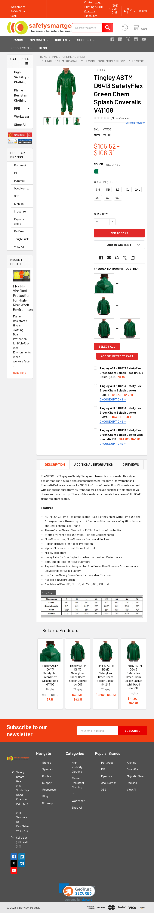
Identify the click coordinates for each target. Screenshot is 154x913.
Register (142, 10)
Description (55, 464)
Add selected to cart (117, 356)
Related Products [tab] (60, 630)
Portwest (20, 165)
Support (84, 40)
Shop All (20, 124)
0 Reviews (131, 464)
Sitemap (47, 803)
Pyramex (19, 180)
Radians (19, 231)
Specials (37, 40)
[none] (66, 91)
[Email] (109, 257)
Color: (107, 164)
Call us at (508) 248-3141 (22, 842)
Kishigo (19, 203)
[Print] (116, 257)
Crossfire (20, 211)
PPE (17, 108)
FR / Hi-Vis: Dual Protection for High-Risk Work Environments (24, 298)
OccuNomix (21, 188)
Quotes (61, 40)
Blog (43, 48)
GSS (16, 196)
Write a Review (135, 122)
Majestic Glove (19, 221)
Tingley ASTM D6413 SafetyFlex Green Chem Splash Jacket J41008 (120, 390)
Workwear (21, 116)
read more (19, 372)
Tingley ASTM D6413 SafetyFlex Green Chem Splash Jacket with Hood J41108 (121, 434)
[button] (20, 134)
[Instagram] (136, 39)
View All (19, 246)
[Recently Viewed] (125, 28)
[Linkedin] (120, 39)
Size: (105, 182)
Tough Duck (21, 239)
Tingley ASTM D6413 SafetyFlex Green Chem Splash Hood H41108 (50, 675)
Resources (20, 48)
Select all (107, 346)
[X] (128, 39)
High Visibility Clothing (20, 77)
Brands (17, 40)
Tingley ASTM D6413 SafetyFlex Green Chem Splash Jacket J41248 (120, 412)
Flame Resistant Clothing (21, 95)
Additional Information (93, 464)
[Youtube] (143, 39)
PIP (16, 173)
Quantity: (101, 214)
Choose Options (112, 399)
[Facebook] (112, 39)
